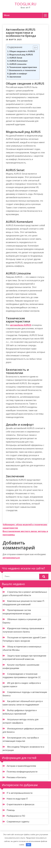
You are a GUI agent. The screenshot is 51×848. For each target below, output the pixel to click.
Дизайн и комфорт (18, 73)
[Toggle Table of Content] (34, 47)
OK (28, 845)
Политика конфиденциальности (22, 772)
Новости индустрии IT (17, 799)
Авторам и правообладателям (21, 766)
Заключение (15, 77)
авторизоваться (11, 558)
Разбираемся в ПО (16, 816)
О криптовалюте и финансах (20, 804)
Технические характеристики (23, 67)
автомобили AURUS (20, 325)
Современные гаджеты (18, 822)
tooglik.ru (25, 3)
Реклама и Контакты (16, 777)
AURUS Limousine (17, 64)
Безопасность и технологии (22, 70)
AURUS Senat (15, 58)
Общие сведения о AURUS (22, 51)
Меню (7, 15)
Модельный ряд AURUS (21, 54)
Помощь (11, 810)
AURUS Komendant (18, 61)
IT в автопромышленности (19, 793)
